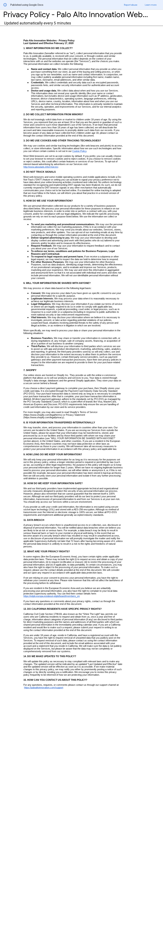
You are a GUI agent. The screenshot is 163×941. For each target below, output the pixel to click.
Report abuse (130, 4)
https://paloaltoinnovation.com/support (43, 687)
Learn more (150, 4)
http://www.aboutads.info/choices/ (40, 167)
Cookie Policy (79, 151)
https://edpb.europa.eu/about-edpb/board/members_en (51, 596)
